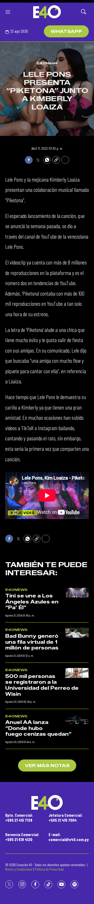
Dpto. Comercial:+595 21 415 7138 (19, 817)
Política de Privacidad (49, 869)
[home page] (47, 11)
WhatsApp (66, 31)
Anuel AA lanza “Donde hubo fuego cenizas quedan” (38, 728)
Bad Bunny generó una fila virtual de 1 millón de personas (31, 642)
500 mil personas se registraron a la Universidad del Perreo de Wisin (42, 685)
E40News (47, 63)
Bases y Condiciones (18, 869)
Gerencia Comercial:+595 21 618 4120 (22, 837)
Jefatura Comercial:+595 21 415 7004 (66, 817)
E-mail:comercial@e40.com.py (69, 837)
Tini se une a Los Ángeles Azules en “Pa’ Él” (31, 602)
